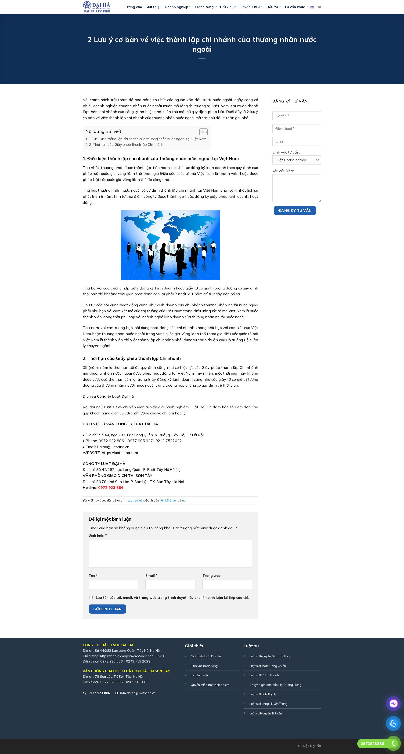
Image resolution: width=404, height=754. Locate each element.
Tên (93, 576)
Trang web (211, 576)
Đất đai (226, 7)
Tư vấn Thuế (249, 7)
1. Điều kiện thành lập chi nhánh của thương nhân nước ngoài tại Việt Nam (147, 139)
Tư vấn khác (294, 7)
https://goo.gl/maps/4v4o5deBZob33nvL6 (132, 656)
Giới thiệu (153, 7)
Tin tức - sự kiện (133, 500)
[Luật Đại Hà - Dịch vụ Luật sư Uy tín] (100, 7)
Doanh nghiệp (176, 7)
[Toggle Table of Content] (201, 132)
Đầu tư (272, 7)
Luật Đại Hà (311, 746)
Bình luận (98, 535)
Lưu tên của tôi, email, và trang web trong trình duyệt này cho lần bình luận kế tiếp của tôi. (172, 598)
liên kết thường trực (172, 500)
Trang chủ (133, 7)
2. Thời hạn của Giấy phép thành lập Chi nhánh (126, 144)
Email (151, 576)
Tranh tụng (204, 7)
